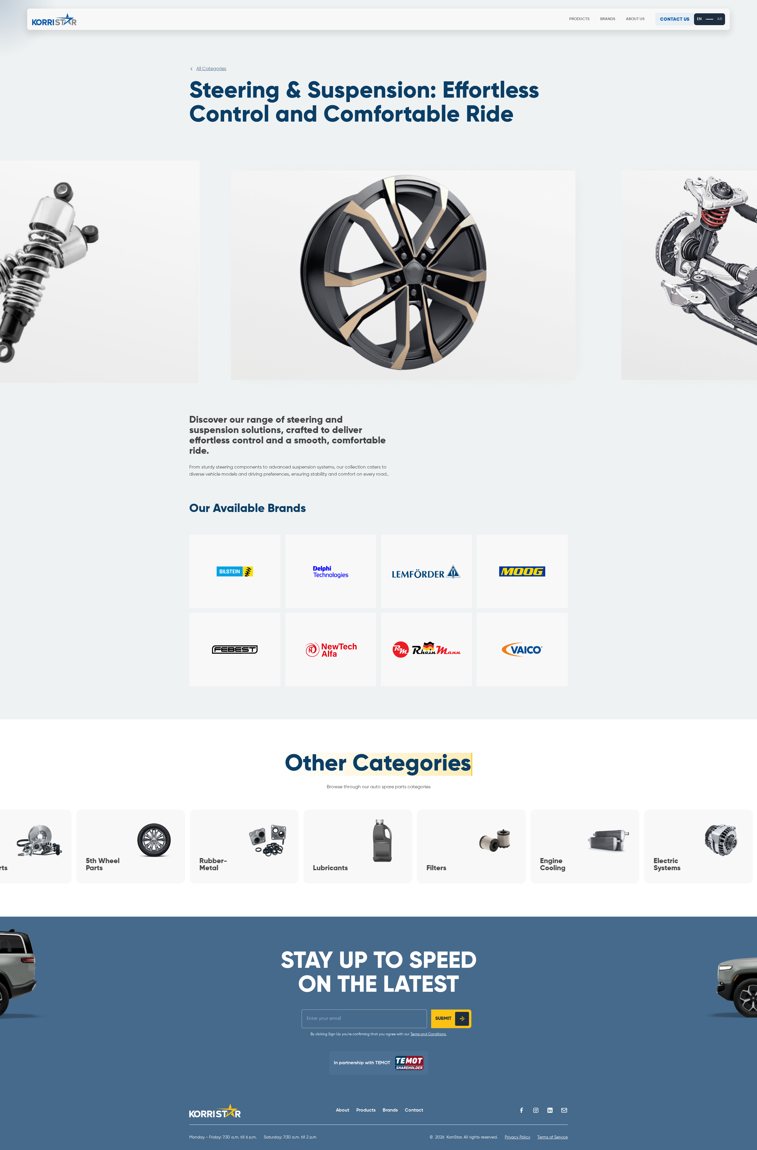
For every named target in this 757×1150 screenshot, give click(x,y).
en (699, 19)
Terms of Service (552, 1137)
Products (579, 19)
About (342, 1110)
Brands (390, 1110)
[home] (54, 19)
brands (607, 19)
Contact (414, 1110)
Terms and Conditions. (428, 1034)
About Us (635, 19)
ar (719, 19)
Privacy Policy (517, 1137)
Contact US (674, 19)
